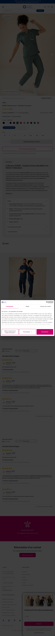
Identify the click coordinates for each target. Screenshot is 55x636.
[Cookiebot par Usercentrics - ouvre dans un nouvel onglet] (47, 302)
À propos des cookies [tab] (45, 306)
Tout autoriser (44, 331)
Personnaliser (26, 331)
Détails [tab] (27, 306)
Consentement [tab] (9, 306)
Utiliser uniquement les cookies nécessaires (10, 331)
